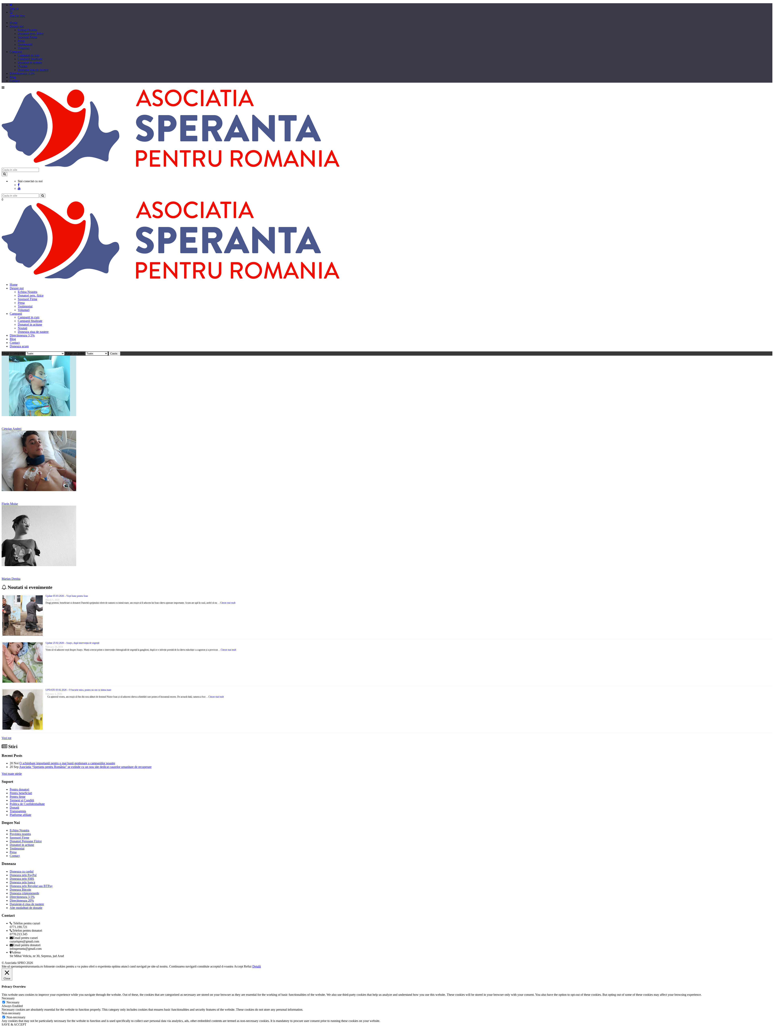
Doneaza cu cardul (21, 871)
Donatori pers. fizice (31, 33)
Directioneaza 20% (22, 900)
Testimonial (25, 44)
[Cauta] (42, 196)
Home (14, 22)
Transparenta (18, 811)
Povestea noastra (20, 834)
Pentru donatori (19, 789)
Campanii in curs (28, 55)
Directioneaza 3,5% (22, 73)
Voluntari (23, 48)
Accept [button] (238, 966)
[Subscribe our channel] (19, 188)
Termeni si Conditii (22, 800)
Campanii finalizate (30, 59)
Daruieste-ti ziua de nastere (27, 904)
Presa (21, 41)
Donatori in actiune (30, 62)
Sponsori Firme (27, 37)
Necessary (13, 1002)
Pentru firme (17, 796)
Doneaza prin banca (22, 882)
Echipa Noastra (27, 30)
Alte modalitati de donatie (26, 907)
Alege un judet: (75, 353)
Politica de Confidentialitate (27, 804)
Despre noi (17, 26)
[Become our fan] (19, 184)
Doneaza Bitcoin (20, 889)
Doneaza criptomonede (24, 893)
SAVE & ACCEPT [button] (14, 1024)
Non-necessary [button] (11, 1013)
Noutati (22, 66)
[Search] (4, 174)
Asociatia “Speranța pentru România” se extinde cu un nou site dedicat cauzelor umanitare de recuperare (85, 767)
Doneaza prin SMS (22, 878)
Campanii (16, 51)
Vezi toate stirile (12, 773)
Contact (15, 80)
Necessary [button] (8, 998)
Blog (13, 77)
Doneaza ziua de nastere (33, 70)
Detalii (256, 966)
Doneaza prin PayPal (23, 875)
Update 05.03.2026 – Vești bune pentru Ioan (67, 596)
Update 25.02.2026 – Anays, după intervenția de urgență (72, 643)
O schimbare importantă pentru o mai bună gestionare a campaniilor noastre (67, 763)
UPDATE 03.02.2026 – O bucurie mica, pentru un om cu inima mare (78, 689)
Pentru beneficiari (21, 793)
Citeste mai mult (227, 602)
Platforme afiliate (20, 815)
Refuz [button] (248, 966)
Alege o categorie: (14, 353)
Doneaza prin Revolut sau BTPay (31, 886)
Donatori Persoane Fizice (26, 841)
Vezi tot (6, 738)
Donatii (14, 807)
